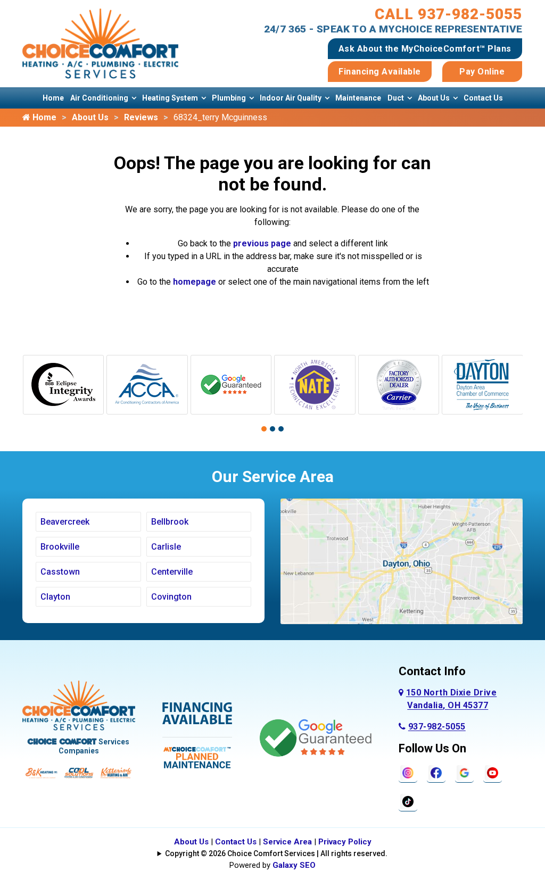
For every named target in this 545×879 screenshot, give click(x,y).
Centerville (172, 572)
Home (53, 98)
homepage (194, 282)
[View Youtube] (492, 772)
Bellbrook (169, 522)
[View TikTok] (408, 801)
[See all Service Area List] (401, 560)
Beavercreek (64, 522)
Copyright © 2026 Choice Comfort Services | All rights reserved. (276, 853)
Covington (171, 597)
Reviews (141, 117)
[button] (264, 429)
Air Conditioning (99, 98)
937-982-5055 (437, 727)
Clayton (55, 597)
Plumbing (229, 98)
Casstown (60, 572)
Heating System (170, 98)
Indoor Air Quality (290, 98)
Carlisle (166, 547)
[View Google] (464, 772)
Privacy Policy (344, 842)
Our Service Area (273, 476)
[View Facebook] (436, 772)
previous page (262, 243)
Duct (395, 98)
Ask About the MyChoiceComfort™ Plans (424, 49)
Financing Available (379, 72)
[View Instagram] (408, 772)
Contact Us (483, 98)
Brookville (59, 547)
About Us (434, 98)
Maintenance (358, 98)
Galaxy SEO (294, 865)
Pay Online (482, 72)
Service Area (287, 842)
